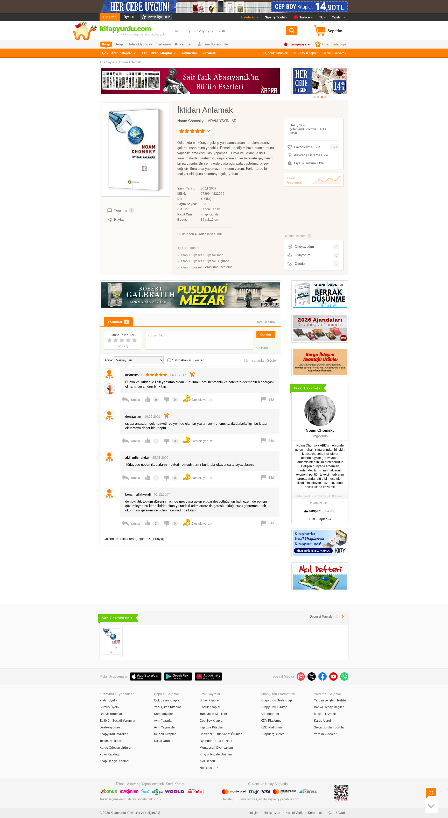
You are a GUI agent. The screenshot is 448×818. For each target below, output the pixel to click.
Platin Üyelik (108, 700)
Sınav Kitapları (307, 53)
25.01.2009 (160, 457)
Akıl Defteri (207, 761)
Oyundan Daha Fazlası (216, 741)
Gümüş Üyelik (109, 707)
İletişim (253, 813)
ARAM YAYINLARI (222, 121)
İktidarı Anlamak (129, 62)
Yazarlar (208, 53)
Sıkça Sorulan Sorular (329, 727)
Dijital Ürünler (163, 741)
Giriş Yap (109, 17)
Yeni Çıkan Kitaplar (157, 53)
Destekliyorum (110, 727)
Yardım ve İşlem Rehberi (331, 700)
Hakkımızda (272, 813)
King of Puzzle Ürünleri (216, 754)
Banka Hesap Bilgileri (329, 707)
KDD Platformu (271, 727)
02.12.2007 (162, 494)
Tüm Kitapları (318, 519)
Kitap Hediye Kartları (114, 761)
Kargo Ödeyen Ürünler (115, 747)
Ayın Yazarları (163, 720)
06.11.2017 (178, 375)
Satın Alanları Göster (188, 360)
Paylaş (119, 219)
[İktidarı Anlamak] (112, 641)
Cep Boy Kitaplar (211, 720)
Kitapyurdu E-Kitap (274, 707)
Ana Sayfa (107, 62)
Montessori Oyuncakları (216, 747)
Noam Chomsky (190, 121)
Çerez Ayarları (338, 813)
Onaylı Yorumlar (111, 714)
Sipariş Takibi (275, 17)
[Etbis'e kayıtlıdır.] (341, 792)
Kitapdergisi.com (272, 734)
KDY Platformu (271, 720)
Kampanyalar (300, 44)
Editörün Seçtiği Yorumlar (117, 720)
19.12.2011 (152, 416)
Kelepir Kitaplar (165, 734)
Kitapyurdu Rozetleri (114, 734)
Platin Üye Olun (159, 17)
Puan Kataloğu (334, 44)
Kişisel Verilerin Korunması (304, 813)
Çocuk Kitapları (276, 53)
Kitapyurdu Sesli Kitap (276, 700)
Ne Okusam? (336, 53)
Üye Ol (129, 17)
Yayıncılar (189, 53)
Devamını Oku (318, 503)
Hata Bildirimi (266, 322)
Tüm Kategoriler (216, 44)
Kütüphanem (270, 714)
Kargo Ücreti (323, 720)
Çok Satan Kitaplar (117, 53)
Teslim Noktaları (111, 741)
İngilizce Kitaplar (211, 727)
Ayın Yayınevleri (165, 727)
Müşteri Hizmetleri (326, 714)
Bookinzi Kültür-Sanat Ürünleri (221, 734)
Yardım (337, 17)
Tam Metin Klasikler (213, 714)
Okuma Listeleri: (295, 236)
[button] (314, 97)
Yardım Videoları (325, 734)
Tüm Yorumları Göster (260, 360)
